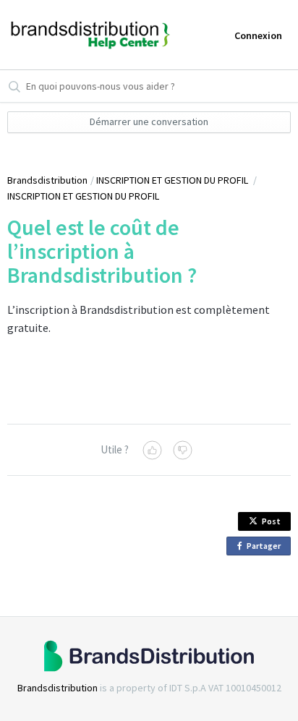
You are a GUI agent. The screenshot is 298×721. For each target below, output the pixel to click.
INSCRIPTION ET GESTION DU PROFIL (173, 180)
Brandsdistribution (47, 180)
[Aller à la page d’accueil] (64, 34)
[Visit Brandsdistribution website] (149, 656)
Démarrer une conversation (149, 121)
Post (271, 521)
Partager (266, 547)
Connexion (258, 35)
